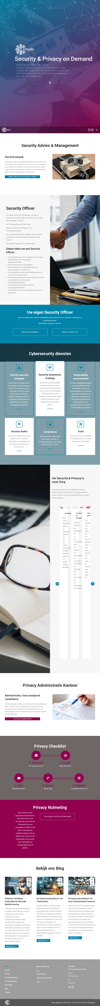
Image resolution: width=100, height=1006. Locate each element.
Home (7, 966)
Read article (10, 946)
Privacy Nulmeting (11, 981)
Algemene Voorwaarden (44, 977)
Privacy (7, 974)
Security (7, 970)
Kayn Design (91, 1002)
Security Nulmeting (11, 977)
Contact (7, 992)
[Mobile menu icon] (97, 130)
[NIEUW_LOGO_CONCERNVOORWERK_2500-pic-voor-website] (68, 507)
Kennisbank (8, 985)
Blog (8, 879)
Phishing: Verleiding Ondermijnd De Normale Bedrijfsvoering (15, 901)
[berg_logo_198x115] (81, 508)
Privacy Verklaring (56, 1002)
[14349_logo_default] (61, 507)
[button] (57, 584)
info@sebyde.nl (41, 974)
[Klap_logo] (75, 507)
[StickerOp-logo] (88, 507)
